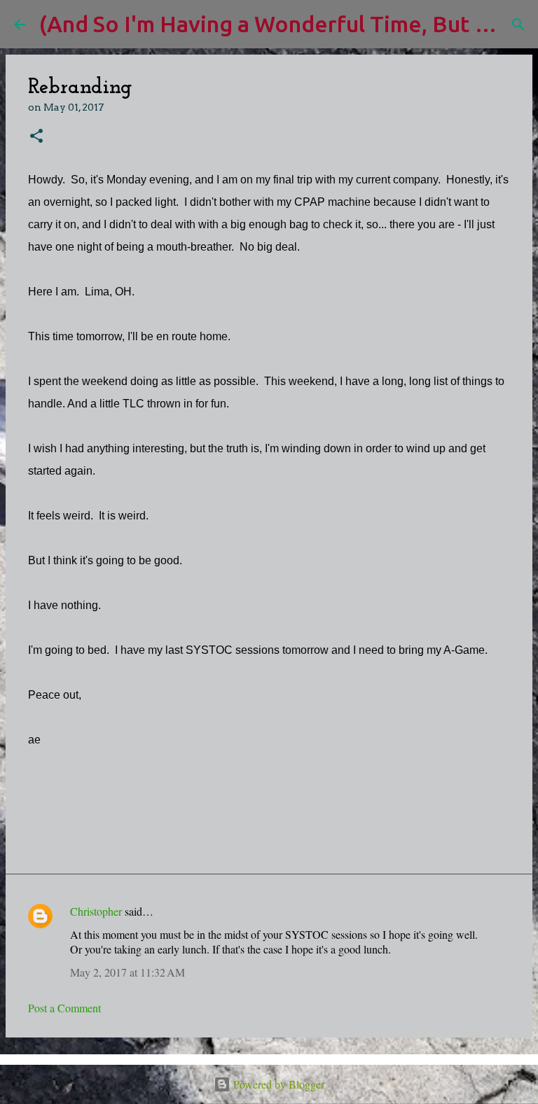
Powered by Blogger (277, 1084)
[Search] (518, 24)
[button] (36, 136)
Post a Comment (64, 1007)
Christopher (96, 911)
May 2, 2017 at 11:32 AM (127, 972)
